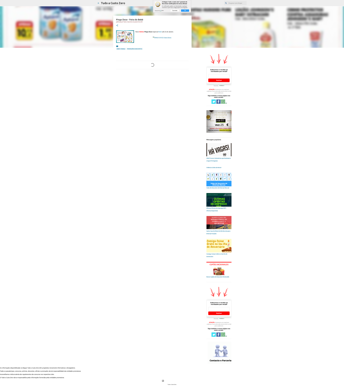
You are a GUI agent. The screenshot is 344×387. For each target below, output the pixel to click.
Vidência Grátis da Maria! (213, 167)
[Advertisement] (210, 63)
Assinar (219, 80)
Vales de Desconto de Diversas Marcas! (217, 188)
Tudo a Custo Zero (113, 3)
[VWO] (162, 10)
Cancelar (174, 10)
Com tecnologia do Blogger (173, 381)
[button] (117, 25)
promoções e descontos (134, 48)
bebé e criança (121, 48)
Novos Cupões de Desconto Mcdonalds (217, 277)
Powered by (157, 10)
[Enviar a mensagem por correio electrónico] (117, 47)
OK (185, 10)
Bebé (160, 32)
